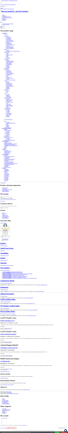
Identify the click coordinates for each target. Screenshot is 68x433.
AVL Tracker (6, 135)
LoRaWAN (8, 107)
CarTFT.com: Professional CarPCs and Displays (8, 4)
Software (5, 49)
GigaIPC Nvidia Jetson (8, 142)
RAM (5, 121)
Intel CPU (8, 95)
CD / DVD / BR (9, 113)
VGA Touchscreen (7, 157)
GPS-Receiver (6, 52)
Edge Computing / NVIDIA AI (7, 17)
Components (4, 15)
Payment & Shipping (5, 216)
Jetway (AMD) (6, 174)
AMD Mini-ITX (9, 43)
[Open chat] (65, 430)
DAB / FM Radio (9, 105)
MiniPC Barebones (5, 190)
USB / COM (8, 104)
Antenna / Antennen (9, 54)
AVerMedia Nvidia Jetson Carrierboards (10, 143)
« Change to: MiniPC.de (8, 0)
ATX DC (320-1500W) (10, 73)
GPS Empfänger (9, 392)
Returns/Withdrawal (5, 218)
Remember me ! (7, 198)
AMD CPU (8, 96)
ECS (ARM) (6, 179)
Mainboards (6, 35)
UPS (7, 76)
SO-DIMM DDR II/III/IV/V (10, 123)
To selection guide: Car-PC (30, 303)
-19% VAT (6, 207)
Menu (1, 27)
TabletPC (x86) (6, 151)
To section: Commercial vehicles (42, 284)
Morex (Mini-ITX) (9, 83)
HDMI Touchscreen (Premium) (9, 156)
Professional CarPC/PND (6, 16)
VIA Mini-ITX (8, 37)
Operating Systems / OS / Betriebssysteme (13, 51)
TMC (7, 56)
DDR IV (7, 126)
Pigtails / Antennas (9, 100)
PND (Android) (6, 136)
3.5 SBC (7, 45)
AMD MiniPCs (6, 170)
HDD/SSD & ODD (7, 108)
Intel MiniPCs (6, 169)
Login (1, 197)
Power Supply (6, 69)
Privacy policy (37, 432)
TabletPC (3, 18)
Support (3, 214)
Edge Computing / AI (7, 127)
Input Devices (6, 68)
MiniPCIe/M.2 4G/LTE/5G (14, 393)
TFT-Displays (4, 19)
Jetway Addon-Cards (9, 40)
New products (4, 213)
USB (7, 53)
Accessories (8, 58)
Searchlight (8, 67)
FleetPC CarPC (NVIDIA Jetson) (9, 140)
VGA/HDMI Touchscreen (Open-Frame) (10, 163)
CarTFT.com (7, 24)
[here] (31, 376)
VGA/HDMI (6, 158)
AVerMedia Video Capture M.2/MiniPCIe (11, 145)
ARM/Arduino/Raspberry (8, 119)
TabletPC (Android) (7, 152)
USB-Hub (8, 66)
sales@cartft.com (25, 425)
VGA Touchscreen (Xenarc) (8, 162)
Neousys (5, 172)
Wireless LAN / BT (9, 99)
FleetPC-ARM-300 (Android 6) (8, 334)
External (7, 87)
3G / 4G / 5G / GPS (9, 102)
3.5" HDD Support (9, 84)
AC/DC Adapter (9, 74)
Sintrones (5, 180)
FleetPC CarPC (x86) (7, 130)
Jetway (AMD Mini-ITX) (10, 44)
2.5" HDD (8, 111)
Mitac (5, 147)
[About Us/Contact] (27, 389)
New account (2, 201)
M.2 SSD (7, 116)
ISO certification (5, 217)
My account (4, 194)
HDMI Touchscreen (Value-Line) (9, 159)
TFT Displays (4, 188)
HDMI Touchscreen (7, 167)
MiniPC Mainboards (5, 191)
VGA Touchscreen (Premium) (9, 161)
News (3, 212)
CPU (7, 92)
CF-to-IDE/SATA (9, 64)
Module (7, 55)
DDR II (7, 124)
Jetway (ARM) (6, 176)
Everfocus (6, 146)
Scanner (7, 65)
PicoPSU (7, 75)
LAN (7, 103)
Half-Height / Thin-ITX (10, 86)
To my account (4, 418)
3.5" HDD (8, 110)
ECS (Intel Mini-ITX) (9, 46)
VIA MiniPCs (6, 175)
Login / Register (2, 182)
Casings (5, 80)
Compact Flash (8, 114)
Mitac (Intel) (6, 178)
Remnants (6, 89)
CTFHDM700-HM (5, 361)
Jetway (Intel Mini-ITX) (10, 41)
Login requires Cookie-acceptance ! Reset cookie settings (8, 199)
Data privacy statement (6, 403)
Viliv (7, 91)
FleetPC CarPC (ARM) (8, 137)
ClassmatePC (6, 153)
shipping (7, 328)
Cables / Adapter (9, 62)
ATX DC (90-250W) (9, 78)
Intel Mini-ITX (8, 39)
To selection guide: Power (32, 315)
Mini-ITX (7, 82)
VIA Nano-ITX (8, 38)
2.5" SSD (7, 112)
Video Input (8, 101)
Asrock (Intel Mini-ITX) (10, 48)
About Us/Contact (5, 215)
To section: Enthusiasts (40, 291)
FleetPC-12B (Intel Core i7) (7, 320)
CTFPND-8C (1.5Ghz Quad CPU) (9, 347)
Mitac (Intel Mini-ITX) (10, 47)
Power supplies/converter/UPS (7, 189)
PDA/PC (7, 57)
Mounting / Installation (9, 61)
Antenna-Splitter (9, 63)
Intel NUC (8, 42)
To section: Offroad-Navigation (28, 297)
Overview (6, 34)
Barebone (3, 20)
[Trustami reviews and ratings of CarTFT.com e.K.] (5, 237)
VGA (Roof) (6, 160)
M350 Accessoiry (9, 85)
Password (1, 198)
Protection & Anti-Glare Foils (9, 164)
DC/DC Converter (9, 72)
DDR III (7, 125)
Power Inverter (8, 71)
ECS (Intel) (6, 177)
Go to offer (10, 328)
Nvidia (5, 148)
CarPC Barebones (5, 187)
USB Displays (6, 165)
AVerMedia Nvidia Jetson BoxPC (9, 144)
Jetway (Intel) (6, 173)
